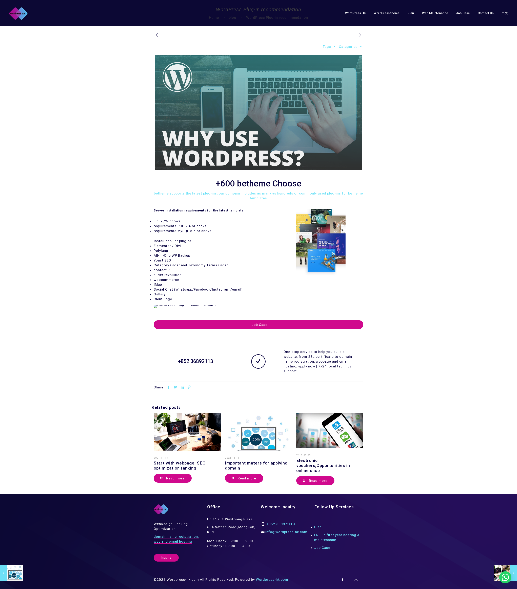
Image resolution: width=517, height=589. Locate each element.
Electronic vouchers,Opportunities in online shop (323, 465)
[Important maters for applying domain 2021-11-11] (11, 573)
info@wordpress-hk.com (286, 532)
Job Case (322, 548)
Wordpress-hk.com (272, 579)
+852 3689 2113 (280, 524)
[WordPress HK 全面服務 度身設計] (18, 13)
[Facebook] (342, 580)
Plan (318, 527)
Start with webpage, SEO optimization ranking (180, 466)
